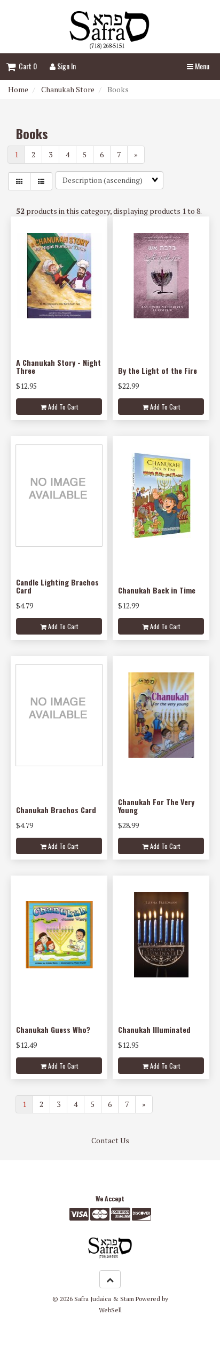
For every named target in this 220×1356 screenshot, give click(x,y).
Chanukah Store (68, 89)
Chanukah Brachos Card (56, 809)
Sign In (66, 65)
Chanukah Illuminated (154, 1029)
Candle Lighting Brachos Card (57, 586)
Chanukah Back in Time (156, 590)
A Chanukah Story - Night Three (58, 366)
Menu (201, 65)
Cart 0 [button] (26, 65)
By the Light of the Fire (157, 370)
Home (18, 89)
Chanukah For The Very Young (156, 805)
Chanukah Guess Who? (53, 1029)
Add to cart (62, 406)
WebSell (110, 1310)
